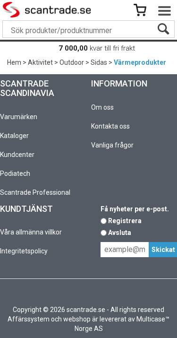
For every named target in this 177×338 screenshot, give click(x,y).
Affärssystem (29, 319)
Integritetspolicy (24, 251)
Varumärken (18, 117)
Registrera (125, 221)
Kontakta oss (110, 126)
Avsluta (119, 232)
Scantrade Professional (35, 192)
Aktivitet (40, 62)
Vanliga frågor (112, 145)
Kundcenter (17, 154)
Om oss (102, 107)
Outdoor (71, 62)
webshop (77, 319)
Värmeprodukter (140, 62)
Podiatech (15, 173)
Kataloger (14, 135)
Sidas (99, 62)
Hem (14, 62)
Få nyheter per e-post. (135, 209)
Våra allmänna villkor (31, 232)
